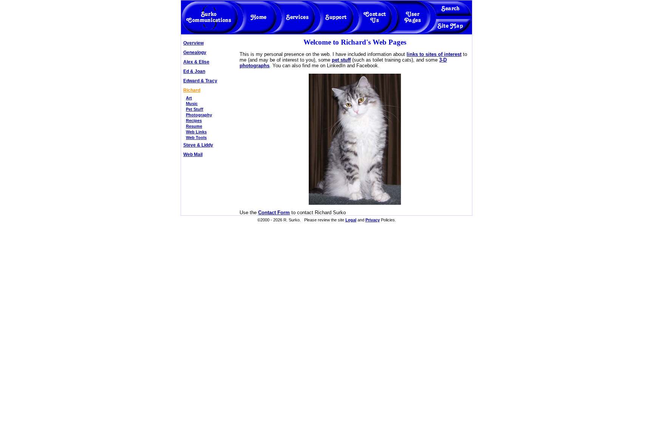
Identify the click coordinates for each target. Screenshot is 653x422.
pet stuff (341, 60)
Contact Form (274, 212)
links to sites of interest (434, 54)
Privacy (372, 220)
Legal (350, 220)
